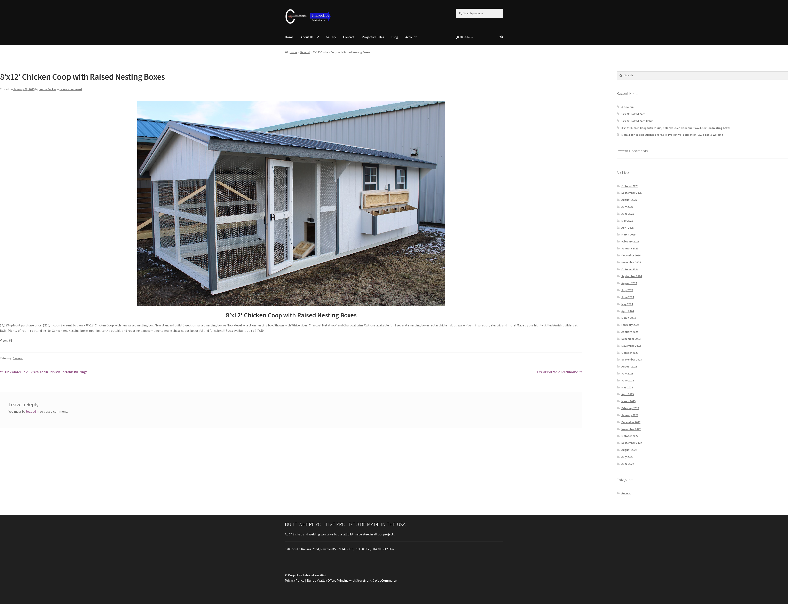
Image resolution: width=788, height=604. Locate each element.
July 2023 (627, 373)
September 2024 (631, 276)
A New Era (627, 107)
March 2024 (628, 318)
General (305, 52)
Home (289, 37)
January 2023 (629, 415)
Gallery (331, 37)
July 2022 (627, 457)
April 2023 (627, 394)
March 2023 (628, 401)
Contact (349, 37)
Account (411, 37)
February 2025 (630, 241)
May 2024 (627, 304)
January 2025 (629, 248)
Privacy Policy (294, 580)
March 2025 (628, 234)
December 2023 (630, 339)
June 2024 (627, 297)
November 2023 (631, 346)
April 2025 (627, 228)
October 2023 (629, 353)
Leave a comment (71, 89)
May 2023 (627, 387)
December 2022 (630, 422)
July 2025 (627, 207)
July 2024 (627, 290)
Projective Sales (373, 37)
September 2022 (631, 443)
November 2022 (631, 429)
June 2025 (627, 214)
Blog (394, 37)
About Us (307, 37)
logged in (32, 411)
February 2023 (630, 408)
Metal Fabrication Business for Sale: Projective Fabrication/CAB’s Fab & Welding (672, 135)
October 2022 (629, 436)
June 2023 (627, 380)
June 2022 (627, 464)
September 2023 (631, 359)
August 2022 (629, 450)
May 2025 (627, 221)
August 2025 (629, 200)
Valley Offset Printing (333, 580)
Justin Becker (47, 89)
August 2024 (629, 283)
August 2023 (629, 366)
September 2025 (631, 193)
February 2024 (630, 325)
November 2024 (631, 262)
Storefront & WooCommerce (376, 580)
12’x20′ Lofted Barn (633, 114)
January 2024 (629, 332)
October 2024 (629, 269)
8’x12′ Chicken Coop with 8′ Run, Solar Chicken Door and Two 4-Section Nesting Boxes (676, 128)
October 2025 (629, 186)
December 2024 (630, 255)
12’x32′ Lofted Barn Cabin (637, 121)
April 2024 (627, 311)
